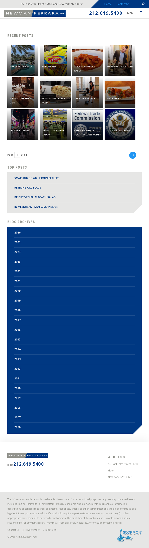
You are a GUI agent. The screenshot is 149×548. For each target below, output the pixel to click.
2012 (17, 369)
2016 (17, 330)
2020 (17, 291)
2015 (17, 340)
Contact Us (122, 4)
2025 (17, 242)
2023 (17, 262)
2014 (17, 349)
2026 (17, 233)
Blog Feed (50, 530)
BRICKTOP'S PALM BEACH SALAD (34, 198)
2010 (17, 388)
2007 (17, 418)
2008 (17, 408)
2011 (17, 379)
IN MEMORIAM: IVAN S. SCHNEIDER (36, 207)
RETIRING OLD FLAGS (27, 188)
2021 (17, 281)
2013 (17, 359)
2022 (17, 272)
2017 (17, 320)
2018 (17, 310)
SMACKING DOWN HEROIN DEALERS (36, 178)
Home (108, 4)
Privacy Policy (32, 530)
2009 (17, 398)
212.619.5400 (105, 14)
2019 (17, 301)
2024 (17, 252)
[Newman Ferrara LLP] (35, 13)
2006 (17, 427)
